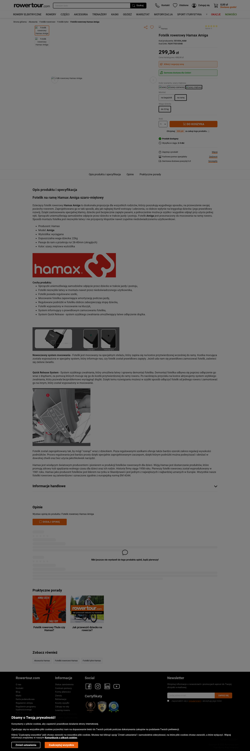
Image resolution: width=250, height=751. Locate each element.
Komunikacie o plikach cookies (61, 737)
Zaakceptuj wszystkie (61, 745)
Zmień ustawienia (25, 745)
